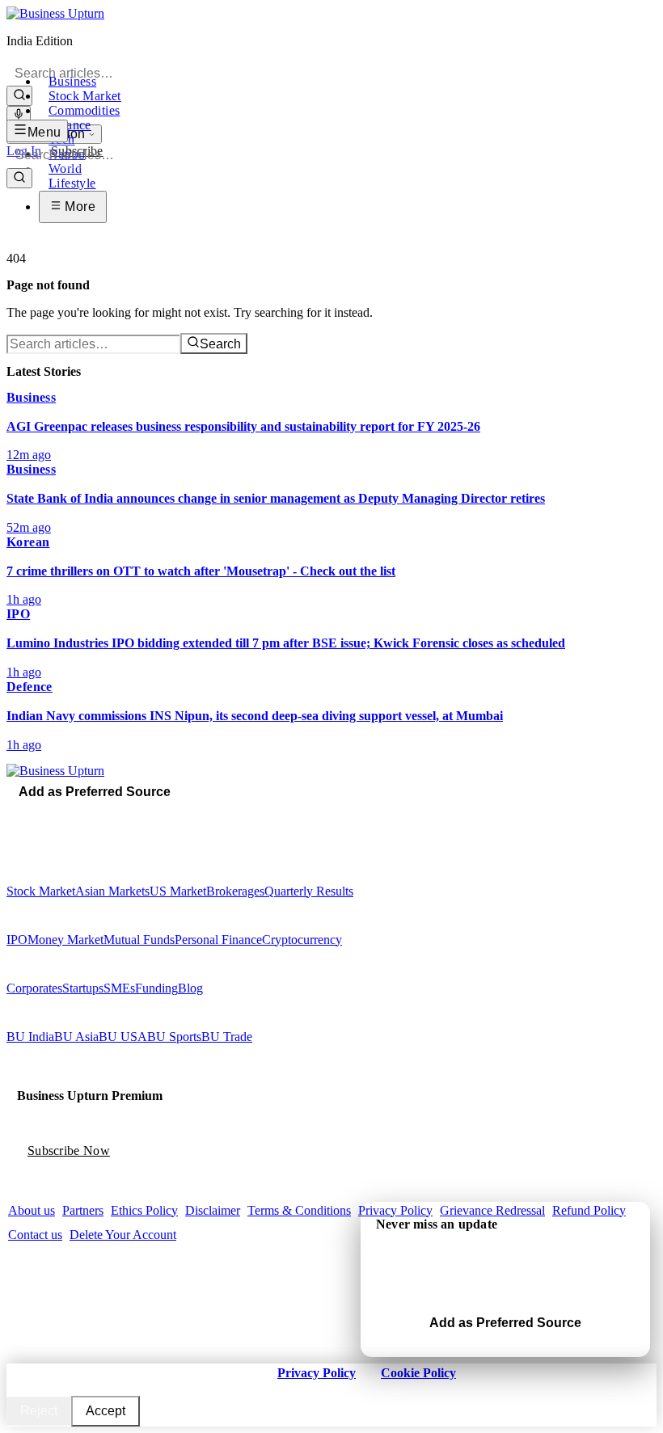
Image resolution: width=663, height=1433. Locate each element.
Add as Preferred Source (95, 792)
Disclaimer (212, 1210)
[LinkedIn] (57, 814)
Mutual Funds (139, 939)
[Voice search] (18, 115)
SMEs (119, 988)
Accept (105, 1411)
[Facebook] (12, 814)
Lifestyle (72, 183)
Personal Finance (218, 939)
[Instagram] (34, 814)
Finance (70, 125)
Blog (190, 988)
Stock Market (85, 96)
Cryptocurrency (302, 939)
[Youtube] (46, 814)
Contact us (35, 1234)
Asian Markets (112, 891)
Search (220, 344)
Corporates (34, 988)
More (78, 206)
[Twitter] (23, 814)
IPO (16, 939)
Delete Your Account (123, 1234)
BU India (30, 1036)
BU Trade (226, 1036)
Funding (156, 988)
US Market (178, 891)
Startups (82, 988)
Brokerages (235, 891)
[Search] (19, 96)
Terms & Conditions (299, 1210)
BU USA (123, 1036)
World (65, 168)
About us (31, 1210)
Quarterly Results (308, 891)
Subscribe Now (68, 1150)
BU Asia (76, 1036)
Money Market (65, 939)
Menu (44, 132)
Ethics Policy (144, 1210)
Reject (38, 1411)
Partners (82, 1210)
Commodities (84, 110)
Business (72, 81)
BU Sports (174, 1036)
